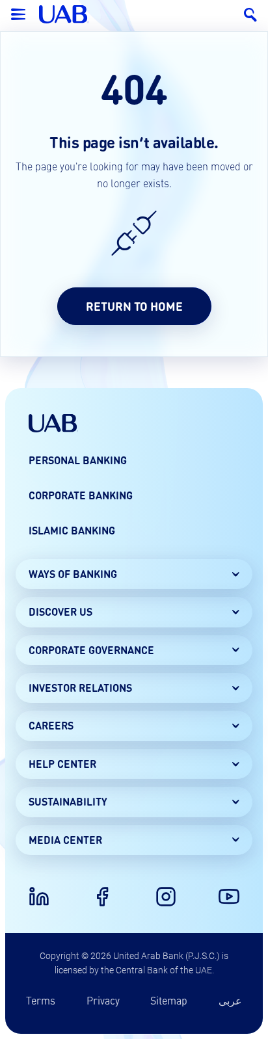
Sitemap (168, 1000)
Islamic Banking (72, 530)
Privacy (103, 1000)
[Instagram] (165, 896)
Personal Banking (78, 460)
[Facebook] (102, 896)
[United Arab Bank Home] (53, 423)
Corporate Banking (81, 495)
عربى (230, 1000)
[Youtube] (229, 896)
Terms (40, 1000)
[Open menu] (18, 14)
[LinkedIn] (39, 896)
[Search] (250, 14)
